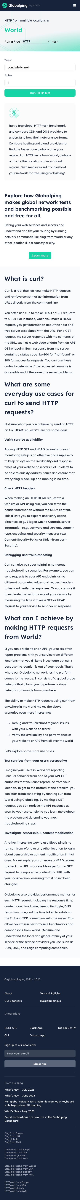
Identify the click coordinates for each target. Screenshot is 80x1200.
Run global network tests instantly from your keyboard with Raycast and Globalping (39, 1103)
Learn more (40, 255)
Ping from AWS (12, 1142)
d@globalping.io (50, 1001)
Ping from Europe (13, 1133)
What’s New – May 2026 (19, 1111)
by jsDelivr (35, 5)
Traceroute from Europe (17, 1149)
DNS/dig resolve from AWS (19, 1174)
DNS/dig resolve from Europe (20, 1165)
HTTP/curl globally (14, 1188)
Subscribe (40, 1064)
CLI (6, 1035)
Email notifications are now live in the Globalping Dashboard (35, 1118)
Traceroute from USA (15, 1152)
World (13, 30)
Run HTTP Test (40, 93)
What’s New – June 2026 (19, 1095)
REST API (10, 1028)
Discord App (37, 1035)
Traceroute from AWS (16, 1158)
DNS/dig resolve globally (18, 1171)
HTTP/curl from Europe (16, 1182)
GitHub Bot (65, 1028)
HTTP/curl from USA (15, 1185)
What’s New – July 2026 (19, 1089)
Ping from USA (12, 1136)
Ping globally (11, 1139)
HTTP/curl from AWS (15, 1191)
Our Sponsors (13, 1001)
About (8, 993)
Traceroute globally (14, 1155)
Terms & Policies (50, 993)
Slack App (36, 1028)
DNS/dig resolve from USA (18, 1168)
